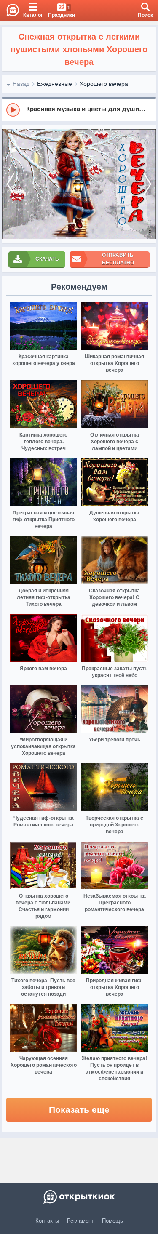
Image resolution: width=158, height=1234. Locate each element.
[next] (147, 184)
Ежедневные (54, 83)
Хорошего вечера (104, 83)
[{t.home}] (79, 1197)
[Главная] (9, 10)
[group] (79, 109)
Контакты (47, 1221)
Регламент (80, 1221)
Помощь (112, 1221)
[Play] (13, 110)
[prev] (10, 184)
